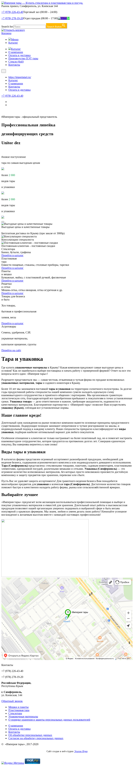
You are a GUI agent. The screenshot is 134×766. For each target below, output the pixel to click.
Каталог (13, 42)
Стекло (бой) (16, 61)
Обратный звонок (12, 701)
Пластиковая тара (18, 710)
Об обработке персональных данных (30, 735)
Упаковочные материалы (23, 716)
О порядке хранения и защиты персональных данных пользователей (49, 719)
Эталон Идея (80, 751)
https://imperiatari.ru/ (19, 77)
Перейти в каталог (12, 255)
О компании (15, 52)
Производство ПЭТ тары (23, 58)
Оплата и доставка (19, 55)
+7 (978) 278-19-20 (12, 18)
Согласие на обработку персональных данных (35, 738)
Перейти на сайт (11, 350)
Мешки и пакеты (18, 707)
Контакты (14, 64)
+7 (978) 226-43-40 (12, 12)
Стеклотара (15, 713)
